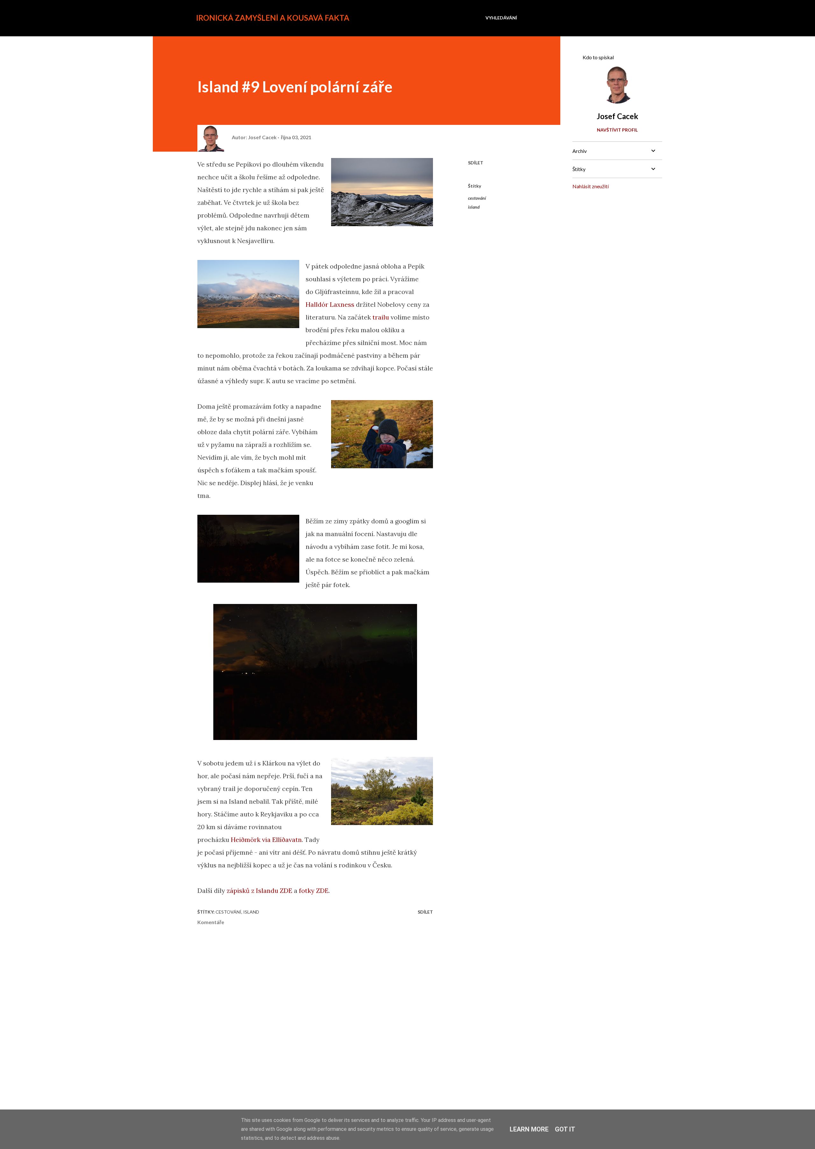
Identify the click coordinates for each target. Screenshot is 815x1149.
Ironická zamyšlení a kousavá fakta (272, 17)
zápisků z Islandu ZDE (259, 890)
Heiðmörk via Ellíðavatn (266, 840)
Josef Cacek (617, 116)
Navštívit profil (617, 130)
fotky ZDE (314, 890)
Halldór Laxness (330, 304)
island (474, 207)
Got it (565, 1129)
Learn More (529, 1129)
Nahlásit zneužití (590, 186)
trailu (380, 317)
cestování (477, 198)
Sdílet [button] (475, 162)
